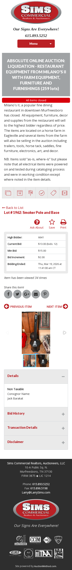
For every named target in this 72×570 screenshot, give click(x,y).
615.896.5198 (39, 488)
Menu (33, 43)
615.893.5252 (41, 484)
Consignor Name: (18, 394)
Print (63, 227)
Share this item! (14, 287)
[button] (36, 333)
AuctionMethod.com (45, 566)
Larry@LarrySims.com (36, 492)
